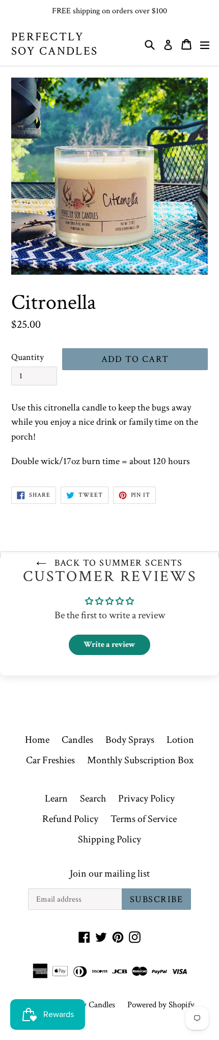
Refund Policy (70, 819)
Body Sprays (129, 739)
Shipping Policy (109, 839)
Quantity (27, 357)
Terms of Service (144, 819)
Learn (56, 798)
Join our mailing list (110, 873)
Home (37, 739)
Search (93, 798)
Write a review (109, 644)
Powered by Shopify (161, 1004)
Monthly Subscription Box (140, 760)
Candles (77, 739)
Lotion (180, 739)
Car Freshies (50, 760)
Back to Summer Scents (117, 563)
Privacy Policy (146, 798)
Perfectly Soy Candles (54, 44)
